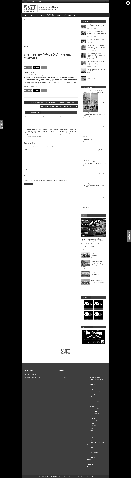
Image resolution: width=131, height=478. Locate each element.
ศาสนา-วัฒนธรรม (96, 399)
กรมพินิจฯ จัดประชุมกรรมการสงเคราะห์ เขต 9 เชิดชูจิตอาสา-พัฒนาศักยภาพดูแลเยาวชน (96, 71)
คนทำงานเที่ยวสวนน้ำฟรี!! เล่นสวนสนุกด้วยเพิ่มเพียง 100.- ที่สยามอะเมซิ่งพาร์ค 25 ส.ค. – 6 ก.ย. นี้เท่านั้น (96, 47)
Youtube (64, 377)
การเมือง (94, 394)
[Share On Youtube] (1, 127)
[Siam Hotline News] (26, 15)
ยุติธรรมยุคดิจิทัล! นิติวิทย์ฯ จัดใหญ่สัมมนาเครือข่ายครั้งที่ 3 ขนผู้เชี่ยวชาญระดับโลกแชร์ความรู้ (96, 55)
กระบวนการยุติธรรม (97, 387)
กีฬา (83, 235)
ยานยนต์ (92, 428)
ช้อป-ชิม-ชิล (92, 457)
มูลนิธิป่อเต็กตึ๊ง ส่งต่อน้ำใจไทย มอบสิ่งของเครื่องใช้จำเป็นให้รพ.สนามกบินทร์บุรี (68, 131)
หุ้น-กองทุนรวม (95, 413)
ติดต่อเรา (76, 15)
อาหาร (91, 454)
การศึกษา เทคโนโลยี (94, 420)
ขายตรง (94, 418)
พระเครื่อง (97, 401)
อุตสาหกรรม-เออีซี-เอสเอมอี (96, 382)
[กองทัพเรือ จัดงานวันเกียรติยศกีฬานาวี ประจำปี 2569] (85, 273)
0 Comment (38, 62)
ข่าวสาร (31, 15)
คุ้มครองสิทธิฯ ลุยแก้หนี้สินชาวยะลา (95, 77)
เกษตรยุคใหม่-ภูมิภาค (97, 391)
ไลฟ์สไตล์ (50, 15)
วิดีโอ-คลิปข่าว (67, 15)
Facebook (64, 374)
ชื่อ (25, 164)
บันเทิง (91, 435)
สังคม (91, 396)
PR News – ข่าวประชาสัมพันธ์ (97, 442)
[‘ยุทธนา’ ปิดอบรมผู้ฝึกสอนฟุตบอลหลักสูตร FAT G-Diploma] (85, 281)
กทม (93, 404)
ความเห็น (26, 149)
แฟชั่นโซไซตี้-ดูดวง (94, 450)
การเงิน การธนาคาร (97, 416)
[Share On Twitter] (1, 124)
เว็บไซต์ (25, 175)
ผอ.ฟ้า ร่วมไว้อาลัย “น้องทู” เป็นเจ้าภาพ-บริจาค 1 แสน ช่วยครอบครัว (51, 131)
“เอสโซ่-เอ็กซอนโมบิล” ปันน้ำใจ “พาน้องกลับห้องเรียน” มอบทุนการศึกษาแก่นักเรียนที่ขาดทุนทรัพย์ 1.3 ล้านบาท (51, 102)
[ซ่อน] (1, 129)
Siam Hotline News (48, 7)
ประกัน (91, 430)
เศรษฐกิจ (92, 406)
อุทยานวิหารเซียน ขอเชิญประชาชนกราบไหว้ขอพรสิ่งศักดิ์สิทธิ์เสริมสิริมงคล (58, 106)
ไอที (93, 423)
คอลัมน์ (58, 15)
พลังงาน (94, 425)
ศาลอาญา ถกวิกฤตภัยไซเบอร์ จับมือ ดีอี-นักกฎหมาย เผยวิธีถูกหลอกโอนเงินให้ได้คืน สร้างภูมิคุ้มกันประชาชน (96, 63)
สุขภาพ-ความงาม (94, 452)
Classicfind (92, 440)
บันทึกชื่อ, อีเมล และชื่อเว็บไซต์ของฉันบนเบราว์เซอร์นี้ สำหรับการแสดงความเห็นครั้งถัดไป (46, 180)
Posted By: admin (28, 62)
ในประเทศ (92, 462)
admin (53, 134)
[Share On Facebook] (1, 121)
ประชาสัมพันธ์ (40, 15)
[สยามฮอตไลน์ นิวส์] (30, 374)
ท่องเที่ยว (92, 447)
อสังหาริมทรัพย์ (95, 408)
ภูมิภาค (25, 46)
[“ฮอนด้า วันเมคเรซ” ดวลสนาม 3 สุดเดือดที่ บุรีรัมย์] (85, 255)
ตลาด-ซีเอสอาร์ (95, 411)
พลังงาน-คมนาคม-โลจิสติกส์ (96, 379)
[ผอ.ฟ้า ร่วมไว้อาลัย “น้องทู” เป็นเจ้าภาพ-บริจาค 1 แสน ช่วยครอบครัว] (51, 121)
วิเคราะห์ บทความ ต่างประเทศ (97, 377)
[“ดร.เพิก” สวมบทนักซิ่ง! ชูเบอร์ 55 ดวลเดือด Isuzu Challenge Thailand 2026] (93, 227)
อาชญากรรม (93, 384)
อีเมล (25, 169)
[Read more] (128, 2)
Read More (84, 249)
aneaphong (36, 136)
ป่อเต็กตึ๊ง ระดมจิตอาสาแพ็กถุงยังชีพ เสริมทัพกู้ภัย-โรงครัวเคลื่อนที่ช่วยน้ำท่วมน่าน (96, 33)
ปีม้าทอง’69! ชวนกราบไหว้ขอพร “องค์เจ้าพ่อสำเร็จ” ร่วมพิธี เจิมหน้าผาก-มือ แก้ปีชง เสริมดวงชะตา (33, 132)
